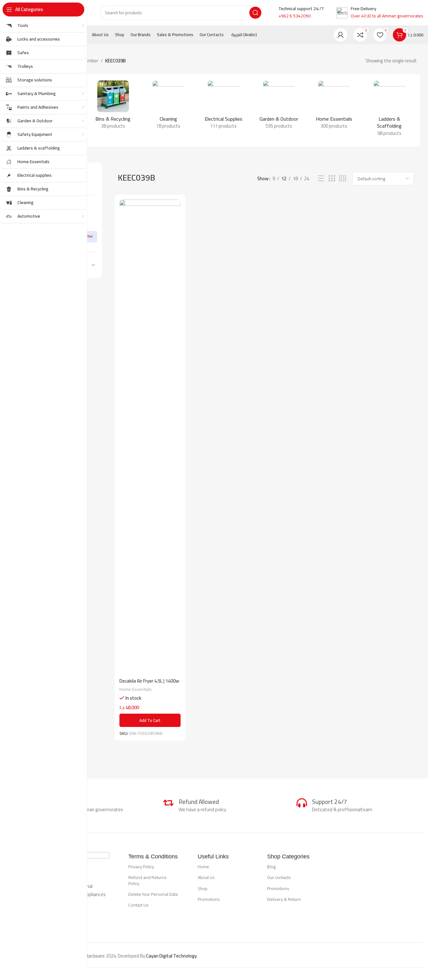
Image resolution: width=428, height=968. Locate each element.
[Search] (255, 13)
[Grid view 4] (342, 178)
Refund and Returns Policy (147, 880)
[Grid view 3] (332, 178)
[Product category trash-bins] (112, 106)
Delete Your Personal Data (153, 894)
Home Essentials (135, 689)
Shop (203, 888)
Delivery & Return (284, 899)
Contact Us (138, 905)
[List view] (321, 178)
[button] (150, 720)
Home (203, 867)
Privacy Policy (141, 867)
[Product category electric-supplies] (223, 106)
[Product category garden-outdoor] (278, 106)
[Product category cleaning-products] (168, 106)
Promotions (209, 899)
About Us (206, 877)
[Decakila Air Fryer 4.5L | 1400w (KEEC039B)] (150, 437)
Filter (89, 236)
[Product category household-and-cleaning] (334, 106)
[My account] (340, 35)
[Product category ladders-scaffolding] (389, 110)
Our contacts (279, 877)
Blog (271, 867)
